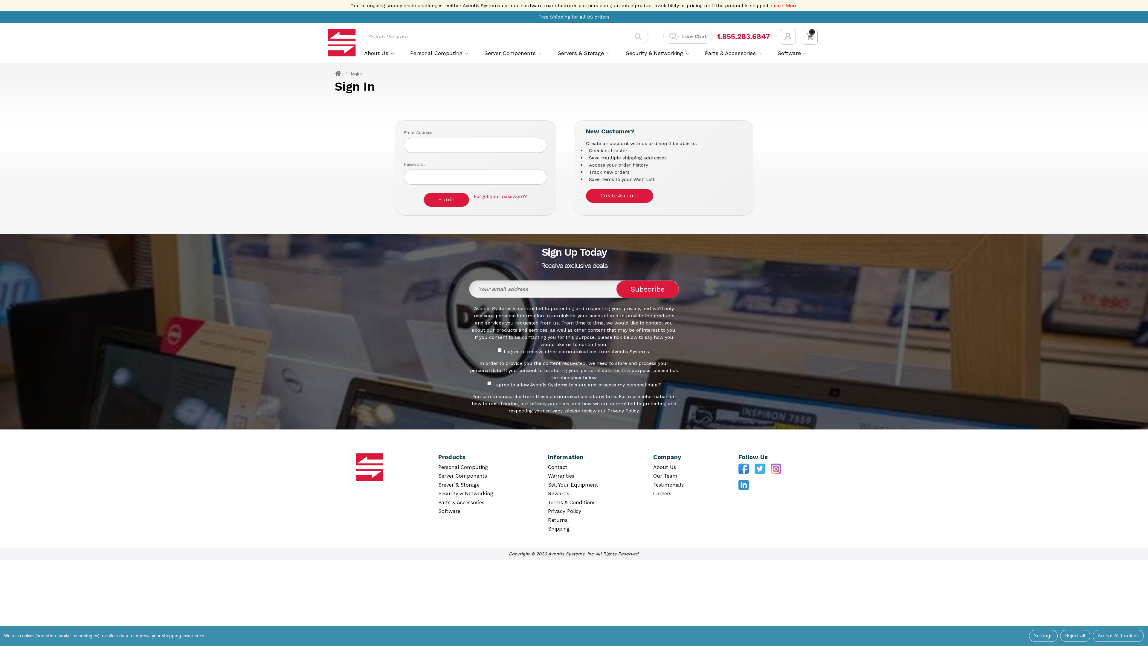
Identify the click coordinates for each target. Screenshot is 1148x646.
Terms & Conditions (572, 502)
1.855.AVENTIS (742, 36)
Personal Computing (437, 53)
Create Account (620, 196)
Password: (414, 164)
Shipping (559, 529)
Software (790, 53)
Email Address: (418, 132)
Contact (557, 467)
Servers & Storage (582, 53)
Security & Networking (655, 53)
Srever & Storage (459, 485)
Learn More (784, 5)
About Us (377, 53)
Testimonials (668, 485)
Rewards (558, 493)
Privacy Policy (564, 511)
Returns (557, 520)
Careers (662, 493)
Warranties (561, 476)
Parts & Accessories (731, 53)
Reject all (1075, 635)
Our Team (665, 476)
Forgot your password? (500, 196)
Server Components (511, 53)
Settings (1043, 635)
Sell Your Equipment (573, 485)
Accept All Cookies (1118, 635)
